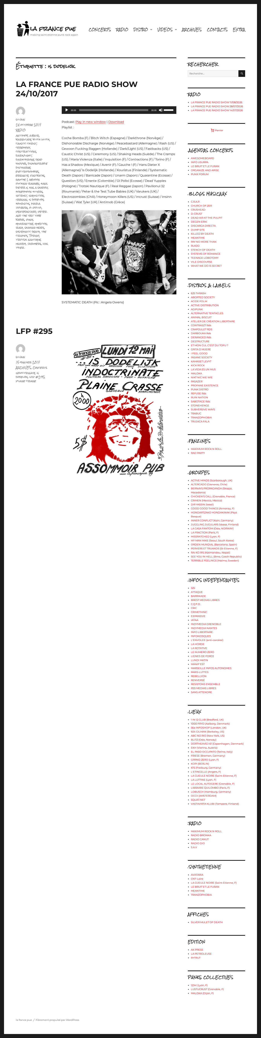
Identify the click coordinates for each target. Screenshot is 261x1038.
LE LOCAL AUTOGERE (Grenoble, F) (212, 783)
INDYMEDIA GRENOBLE (206, 624)
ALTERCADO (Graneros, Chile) (209, 484)
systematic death (28, 231)
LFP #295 (34, 331)
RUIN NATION (199, 397)
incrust (21, 195)
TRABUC (196, 413)
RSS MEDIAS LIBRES (203, 688)
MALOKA (196, 373)
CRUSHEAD (198, 209)
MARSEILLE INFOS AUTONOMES (211, 668)
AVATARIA (197, 874)
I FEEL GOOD (199, 353)
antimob (22, 135)
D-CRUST (196, 213)
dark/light (24, 155)
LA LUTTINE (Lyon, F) (203, 779)
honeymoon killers (29, 191)
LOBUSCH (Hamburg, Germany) (211, 791)
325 (193, 587)
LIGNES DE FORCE (202, 656)
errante (22, 175)
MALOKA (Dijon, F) (202, 993)
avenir (34, 135)
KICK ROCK (198, 365)
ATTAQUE (197, 591)
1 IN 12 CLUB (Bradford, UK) (207, 719)
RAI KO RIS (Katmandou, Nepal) (210, 552)
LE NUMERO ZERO (202, 652)
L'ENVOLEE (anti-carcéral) (207, 640)
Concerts (40, 367)
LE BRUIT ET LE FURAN (205, 166)
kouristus (23, 203)
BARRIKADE (198, 596)
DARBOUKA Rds (201, 333)
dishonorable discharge (31, 165)
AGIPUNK (197, 309)
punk (29, 219)
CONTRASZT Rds (201, 325)
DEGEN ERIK (199, 221)
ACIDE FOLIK (199, 301)
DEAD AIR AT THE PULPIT (206, 217)
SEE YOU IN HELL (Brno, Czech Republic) (216, 556)
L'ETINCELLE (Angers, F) (206, 771)
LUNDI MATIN (199, 660)
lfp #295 (37, 377)
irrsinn (21, 199)
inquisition (36, 195)
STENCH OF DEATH (203, 249)
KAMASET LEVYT (201, 361)
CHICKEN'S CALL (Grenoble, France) (213, 496)
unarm (21, 243)
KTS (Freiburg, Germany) (206, 767)
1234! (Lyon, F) (199, 985)
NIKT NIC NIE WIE (202, 377)
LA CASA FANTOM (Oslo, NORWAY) (212, 528)
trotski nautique (28, 239)
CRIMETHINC (199, 612)
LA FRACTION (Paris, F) (205, 532)
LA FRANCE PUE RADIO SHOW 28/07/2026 (217, 106)
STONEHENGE (200, 405)
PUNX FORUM (199, 174)
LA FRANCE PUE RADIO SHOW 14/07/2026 (217, 110)
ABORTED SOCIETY (203, 297)
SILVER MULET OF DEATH (207, 922)
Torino (34, 235)
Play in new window (90, 122)
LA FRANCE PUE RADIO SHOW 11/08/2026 (216, 102)
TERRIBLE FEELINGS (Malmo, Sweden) (215, 560)
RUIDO (195, 245)
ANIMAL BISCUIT (201, 317)
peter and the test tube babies (31, 215)
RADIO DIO (198, 843)
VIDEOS (165, 29)
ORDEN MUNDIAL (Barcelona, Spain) (214, 544)
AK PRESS (197, 949)
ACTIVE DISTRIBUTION (205, 305)
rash (19, 227)
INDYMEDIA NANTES (204, 628)
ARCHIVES (192, 29)
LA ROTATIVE (199, 648)
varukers (34, 243)
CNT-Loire (197, 878)
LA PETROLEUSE (201, 953)
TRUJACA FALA (200, 421)
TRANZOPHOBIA (201, 417)
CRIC (194, 608)
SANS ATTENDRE (201, 692)
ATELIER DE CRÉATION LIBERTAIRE (213, 321)
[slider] (169, 109)
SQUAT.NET (198, 799)
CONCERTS (100, 29)
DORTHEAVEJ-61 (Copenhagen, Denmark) (217, 743)
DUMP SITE (198, 229)
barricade (23, 139)
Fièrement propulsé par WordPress (57, 1019)
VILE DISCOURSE (201, 261)
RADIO (122, 29)
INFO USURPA (199, 162)
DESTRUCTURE (200, 341)
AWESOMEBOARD (202, 158)
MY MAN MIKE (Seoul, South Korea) (212, 540)
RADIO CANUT (200, 839)
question (41, 223)
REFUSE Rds (198, 393)
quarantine (24, 223)
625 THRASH (198, 293)
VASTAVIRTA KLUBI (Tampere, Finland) (215, 803)
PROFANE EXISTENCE (204, 385)
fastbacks (37, 175)
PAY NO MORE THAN (203, 241)
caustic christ (26, 143)
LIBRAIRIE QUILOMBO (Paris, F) (210, 787)
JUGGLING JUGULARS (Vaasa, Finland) (215, 524)
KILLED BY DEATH (202, 233)
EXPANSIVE (198, 616)
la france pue (53, 28)
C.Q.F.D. (196, 604)
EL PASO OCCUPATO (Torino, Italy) (212, 751)
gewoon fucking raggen (28, 181)
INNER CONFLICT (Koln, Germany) (212, 520)
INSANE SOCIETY (201, 357)
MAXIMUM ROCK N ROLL (206, 448)
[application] (119, 110)
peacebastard (26, 211)
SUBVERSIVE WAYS (203, 409)
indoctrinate (25, 373)
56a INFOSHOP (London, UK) (208, 727)
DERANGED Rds (201, 337)
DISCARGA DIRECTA (203, 225)
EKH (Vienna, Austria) (204, 747)
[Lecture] (67, 110)
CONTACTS (217, 29)
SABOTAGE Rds (200, 401)
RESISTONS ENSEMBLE (205, 684)
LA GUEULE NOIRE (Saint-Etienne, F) (214, 775)
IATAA (194, 620)
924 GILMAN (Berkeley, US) (207, 731)
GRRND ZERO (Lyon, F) (205, 759)
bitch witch (41, 139)
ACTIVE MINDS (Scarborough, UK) (211, 480)
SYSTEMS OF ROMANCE (205, 253)
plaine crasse (26, 381)
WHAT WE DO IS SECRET (206, 265)
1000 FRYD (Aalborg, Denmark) (210, 723)
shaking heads (34, 227)
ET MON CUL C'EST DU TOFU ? (209, 345)
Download (116, 122)
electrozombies (27, 171)
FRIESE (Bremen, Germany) (208, 755)
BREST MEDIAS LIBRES (205, 600)
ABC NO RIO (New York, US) (208, 735)
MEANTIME (198, 237)
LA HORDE (197, 644)
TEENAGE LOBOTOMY (205, 257)
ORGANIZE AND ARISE (205, 170)
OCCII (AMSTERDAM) (203, 795)
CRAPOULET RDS (201, 329)
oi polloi (35, 207)
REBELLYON (199, 676)
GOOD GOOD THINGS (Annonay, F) (212, 508)
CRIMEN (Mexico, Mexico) (206, 500)
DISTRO (141, 29)
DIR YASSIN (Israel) (202, 504)
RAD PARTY (198, 452)
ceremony (23, 147)
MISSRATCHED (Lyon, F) (205, 536)
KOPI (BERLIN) (200, 763)
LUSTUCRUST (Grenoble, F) (207, 989)
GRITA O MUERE (201, 349)
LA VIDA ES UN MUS (203, 369)
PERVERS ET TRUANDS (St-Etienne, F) (214, 548)
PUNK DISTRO (199, 389)
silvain (20, 119)
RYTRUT (195, 957)
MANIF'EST (198, 664)
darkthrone (25, 159)
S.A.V (194, 847)
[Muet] (161, 110)
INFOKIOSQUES (201, 636)
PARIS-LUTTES (199, 672)
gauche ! (22, 179)
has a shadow (38, 187)
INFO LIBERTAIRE (202, 632)
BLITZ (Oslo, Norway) (203, 739)
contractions (26, 151)
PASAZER (196, 381)
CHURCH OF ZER (201, 205)
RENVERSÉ (198, 680)
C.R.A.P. (195, 201)
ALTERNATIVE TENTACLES (207, 313)
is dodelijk (36, 199)
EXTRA (239, 29)
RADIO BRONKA (201, 835)
